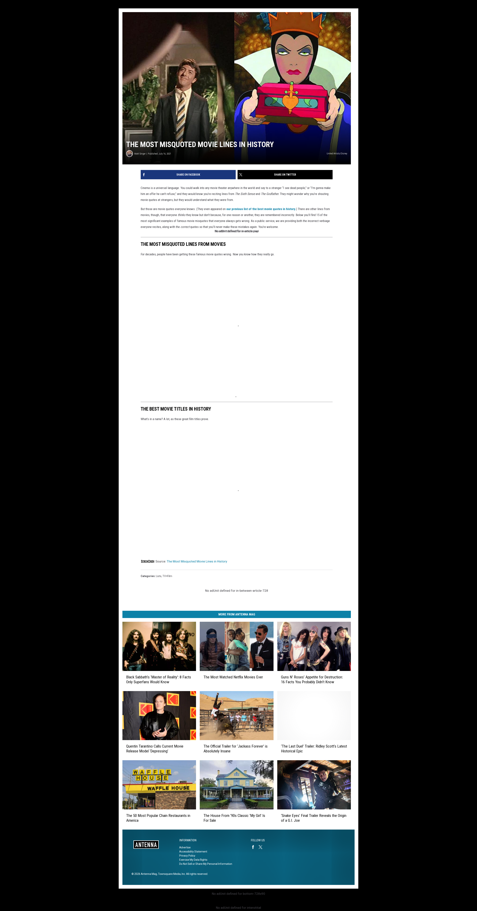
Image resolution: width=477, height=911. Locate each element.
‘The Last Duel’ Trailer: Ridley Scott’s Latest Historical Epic (314, 748)
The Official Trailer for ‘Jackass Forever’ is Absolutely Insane (235, 748)
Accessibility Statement (193, 851)
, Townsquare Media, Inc (171, 873)
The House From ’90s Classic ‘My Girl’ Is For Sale (234, 818)
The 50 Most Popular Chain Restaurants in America (158, 818)
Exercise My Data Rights (193, 859)
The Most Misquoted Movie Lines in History (197, 561)
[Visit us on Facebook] (254, 847)
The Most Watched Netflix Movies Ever (233, 677)
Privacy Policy (187, 855)
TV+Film (167, 576)
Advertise (185, 847)
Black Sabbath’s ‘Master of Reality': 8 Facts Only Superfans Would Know (158, 679)
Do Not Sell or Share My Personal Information (205, 863)
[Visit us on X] (262, 847)
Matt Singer (140, 153)
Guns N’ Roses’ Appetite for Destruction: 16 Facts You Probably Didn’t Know (312, 679)
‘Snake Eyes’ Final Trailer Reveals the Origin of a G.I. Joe (313, 818)
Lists (158, 576)
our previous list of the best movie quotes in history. (261, 209)
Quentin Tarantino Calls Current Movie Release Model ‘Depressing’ (154, 748)
